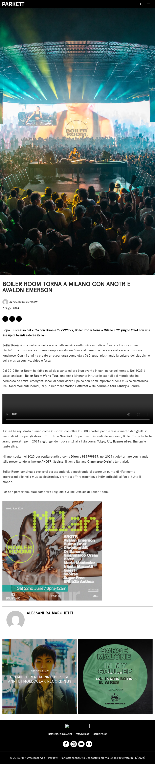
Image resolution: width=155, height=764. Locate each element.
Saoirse (58, 461)
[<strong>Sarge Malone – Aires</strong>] (115, 676)
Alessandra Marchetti (25, 301)
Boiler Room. (100, 492)
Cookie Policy (100, 734)
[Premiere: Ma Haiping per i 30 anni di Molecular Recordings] (39, 676)
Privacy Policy (82, 734)
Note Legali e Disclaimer (60, 734)
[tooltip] (5, 319)
